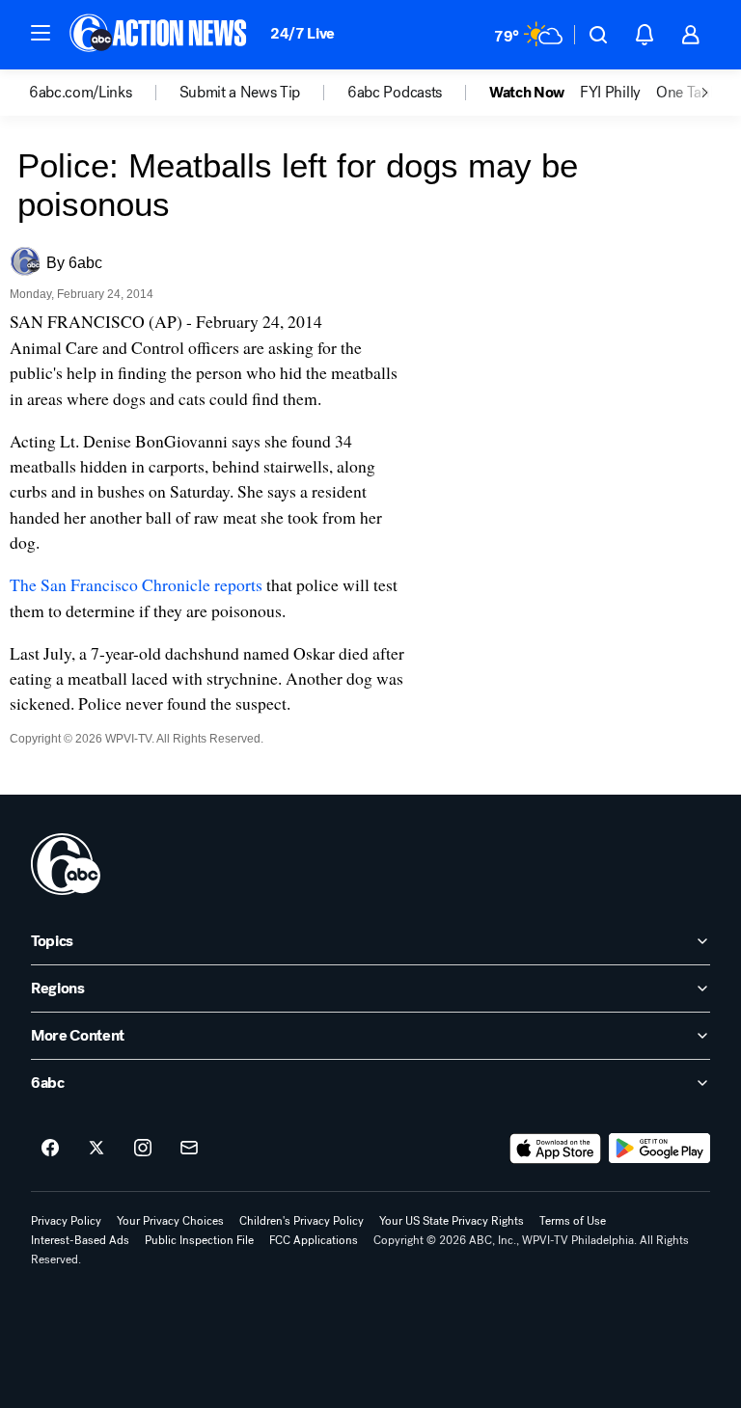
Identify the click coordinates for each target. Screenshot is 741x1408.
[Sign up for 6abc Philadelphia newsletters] (189, 1148)
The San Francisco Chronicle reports (138, 584)
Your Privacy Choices (170, 1221)
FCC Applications (313, 1240)
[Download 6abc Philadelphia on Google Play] (659, 1148)
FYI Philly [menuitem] (610, 92)
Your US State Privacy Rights (451, 1221)
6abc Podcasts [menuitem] (394, 92)
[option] (104, 92)
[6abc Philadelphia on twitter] (96, 1148)
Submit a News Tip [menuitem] (240, 92)
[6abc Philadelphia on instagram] (143, 1148)
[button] (40, 33)
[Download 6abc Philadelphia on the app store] (555, 1148)
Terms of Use (572, 1221)
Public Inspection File (199, 1240)
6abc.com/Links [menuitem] (80, 92)
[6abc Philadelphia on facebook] (50, 1148)
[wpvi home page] (65, 864)
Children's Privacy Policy (301, 1221)
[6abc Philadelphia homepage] (160, 35)
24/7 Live (302, 33)
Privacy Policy (66, 1221)
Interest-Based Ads (80, 1240)
